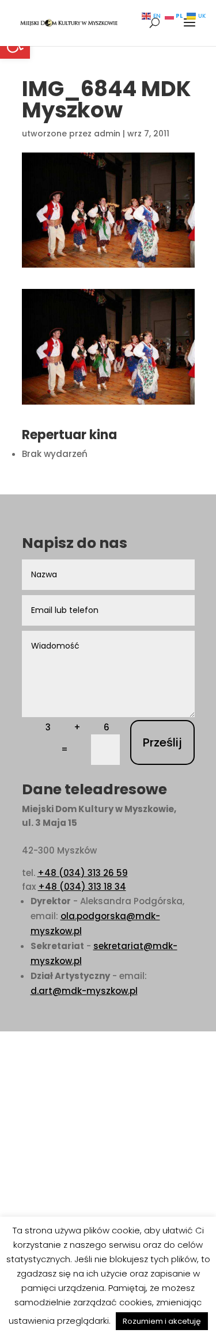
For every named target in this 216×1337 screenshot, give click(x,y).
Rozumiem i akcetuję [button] (162, 1321)
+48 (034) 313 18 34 (82, 887)
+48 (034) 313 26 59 (82, 873)
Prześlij (162, 742)
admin (107, 133)
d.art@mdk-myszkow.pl (84, 991)
